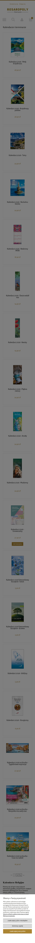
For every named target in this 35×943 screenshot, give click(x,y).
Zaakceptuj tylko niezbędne (17, 921)
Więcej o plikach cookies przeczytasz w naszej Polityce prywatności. (16, 915)
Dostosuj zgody (17, 926)
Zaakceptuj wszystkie (17, 931)
